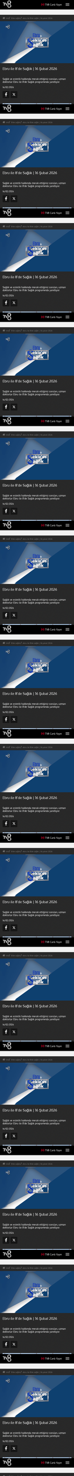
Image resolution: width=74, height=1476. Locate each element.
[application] (37, 738)
